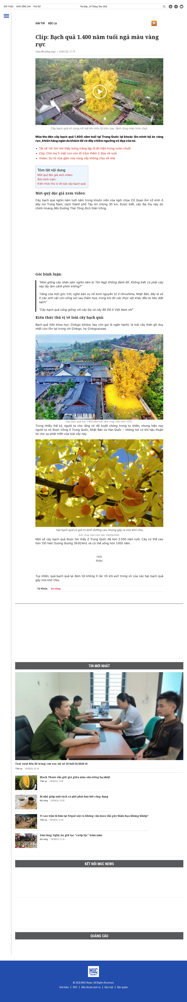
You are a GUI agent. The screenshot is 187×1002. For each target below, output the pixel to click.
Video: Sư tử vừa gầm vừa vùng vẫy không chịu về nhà (77, 158)
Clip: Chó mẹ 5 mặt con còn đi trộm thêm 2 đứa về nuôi (78, 153)
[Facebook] (176, 6)
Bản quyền (122, 987)
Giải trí (40, 23)
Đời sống (44, 800)
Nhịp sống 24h (23, 6)
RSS (75, 987)
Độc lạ (52, 23)
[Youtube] (181, 6)
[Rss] (170, 6)
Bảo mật (109, 987)
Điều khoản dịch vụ (91, 987)
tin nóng (55, 588)
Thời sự (18, 768)
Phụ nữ (37, 6)
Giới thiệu (9, 6)
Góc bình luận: (46, 179)
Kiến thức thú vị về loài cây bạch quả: (61, 183)
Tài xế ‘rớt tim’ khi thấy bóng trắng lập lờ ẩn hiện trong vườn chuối (85, 148)
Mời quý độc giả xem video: (55, 175)
